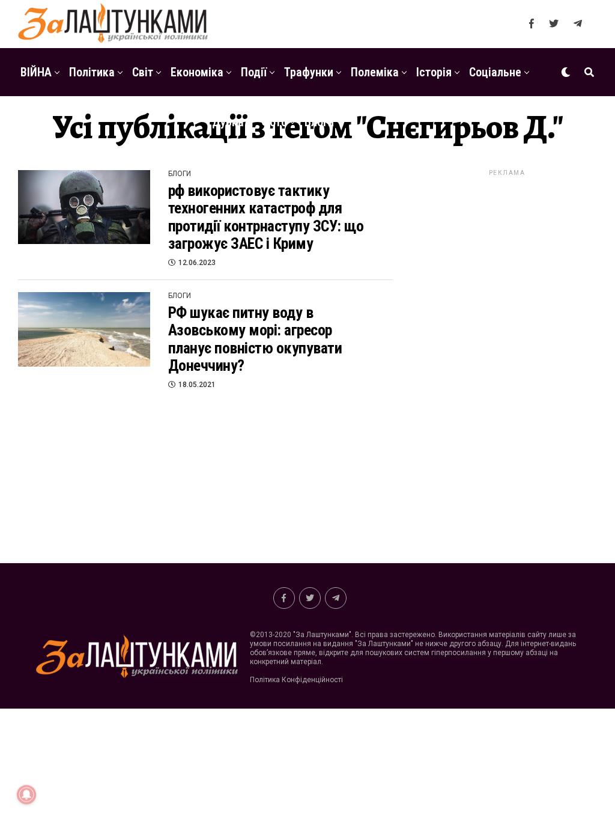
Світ (142, 72)
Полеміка (375, 72)
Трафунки (308, 72)
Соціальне (495, 72)
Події (254, 72)
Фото (274, 122)
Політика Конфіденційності (296, 680)
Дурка (228, 122)
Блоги (319, 122)
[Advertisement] (507, 358)
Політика (92, 72)
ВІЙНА (36, 72)
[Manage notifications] (26, 794)
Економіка (197, 72)
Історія (434, 72)
